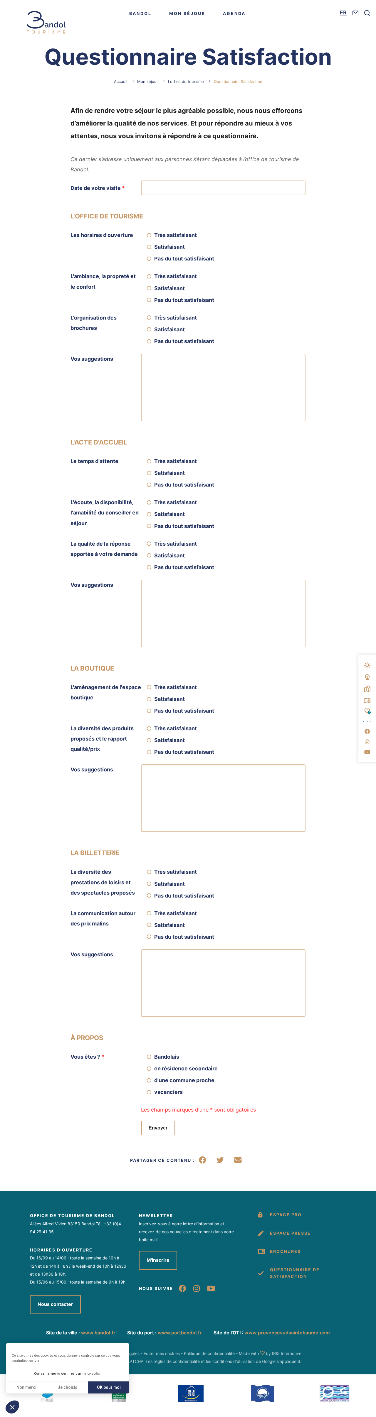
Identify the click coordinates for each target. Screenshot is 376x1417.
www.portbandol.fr (180, 1333)
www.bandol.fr (98, 1333)
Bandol (140, 13)
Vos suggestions (91, 359)
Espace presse (290, 1233)
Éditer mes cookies (162, 1353)
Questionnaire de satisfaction (295, 1273)
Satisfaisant (169, 247)
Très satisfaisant (175, 235)
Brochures (285, 1251)
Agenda (234, 13)
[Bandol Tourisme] (46, 22)
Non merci (26, 1387)
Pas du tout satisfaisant (184, 258)
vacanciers (168, 1092)
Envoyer (158, 1127)
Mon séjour (187, 13)
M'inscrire (158, 1260)
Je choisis (67, 1387)
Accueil (120, 81)
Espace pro (286, 1214)
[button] (12, 1407)
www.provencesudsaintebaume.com (287, 1333)
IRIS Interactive (286, 1353)
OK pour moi (109, 1387)
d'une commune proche (184, 1080)
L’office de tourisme (186, 81)
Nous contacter (55, 1304)
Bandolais (166, 1057)
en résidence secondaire (186, 1068)
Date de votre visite (97, 188)
